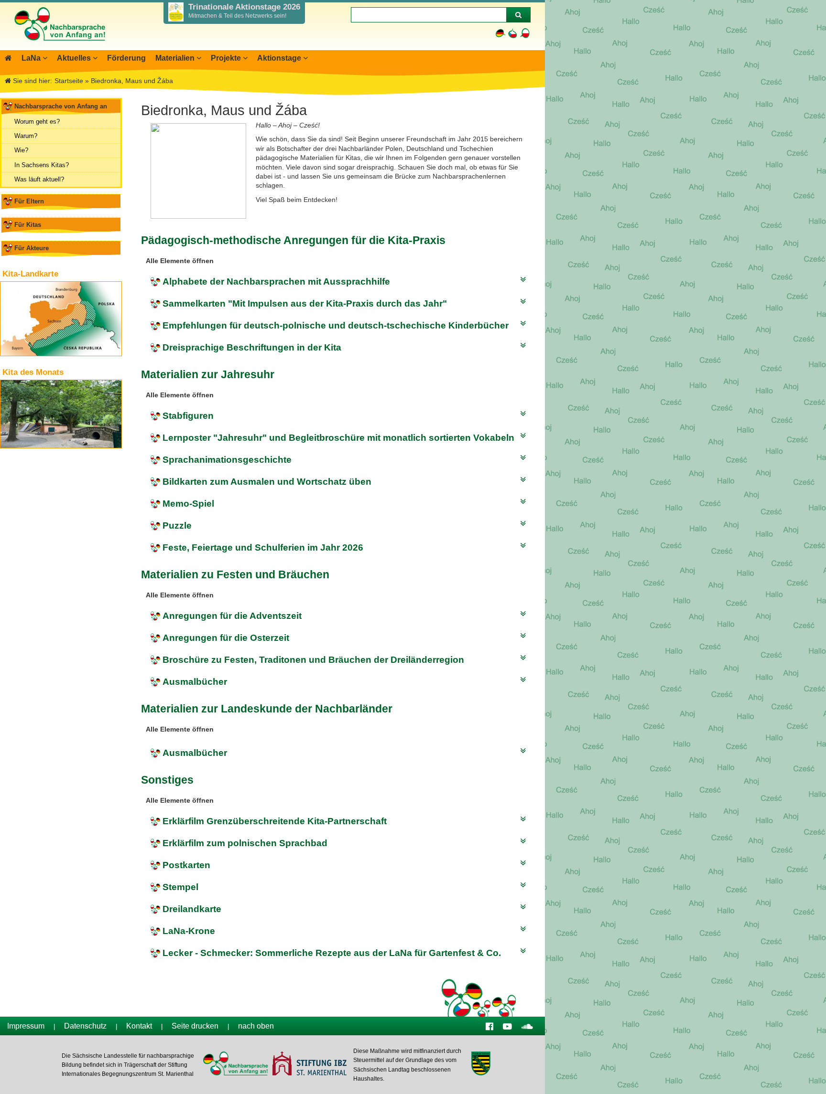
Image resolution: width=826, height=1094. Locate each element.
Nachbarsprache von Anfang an (60, 106)
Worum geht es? (37, 121)
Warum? (25, 135)
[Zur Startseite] (59, 45)
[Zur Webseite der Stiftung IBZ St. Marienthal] (309, 1065)
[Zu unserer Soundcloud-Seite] (527, 1026)
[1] (518, 15)
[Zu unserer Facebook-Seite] (489, 1026)
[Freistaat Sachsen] (480, 1065)
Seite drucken (195, 1026)
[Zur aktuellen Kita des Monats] (60, 414)
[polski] (525, 33)
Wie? (21, 150)
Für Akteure (31, 248)
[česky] (513, 33)
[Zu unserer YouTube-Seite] (507, 1026)
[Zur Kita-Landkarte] (60, 319)
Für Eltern (29, 201)
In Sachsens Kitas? (41, 165)
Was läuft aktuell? (39, 179)
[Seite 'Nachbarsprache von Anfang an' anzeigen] (8, 58)
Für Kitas (27, 224)
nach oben (256, 1026)
